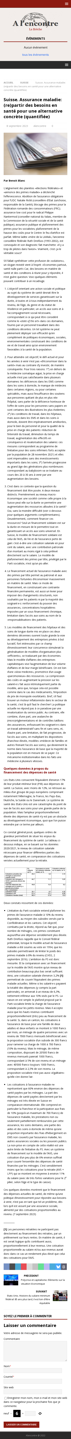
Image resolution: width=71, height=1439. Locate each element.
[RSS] (35, 72)
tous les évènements (35, 54)
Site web (9, 1387)
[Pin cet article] (24, 1266)
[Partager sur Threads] (64, 1266)
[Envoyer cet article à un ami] (29, 1266)
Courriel (8, 1376)
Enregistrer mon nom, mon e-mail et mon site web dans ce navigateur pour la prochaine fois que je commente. (35, 1402)
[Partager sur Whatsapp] (41, 1266)
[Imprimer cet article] (35, 1266)
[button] (66, 4)
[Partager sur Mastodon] (47, 1266)
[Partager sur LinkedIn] (18, 1266)
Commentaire (12, 1339)
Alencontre (39, 126)
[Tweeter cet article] (12, 1266)
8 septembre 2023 (17, 126)
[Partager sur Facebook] (6, 1266)
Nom (7, 1366)
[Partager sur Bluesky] (58, 1266)
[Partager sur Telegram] (52, 1266)
